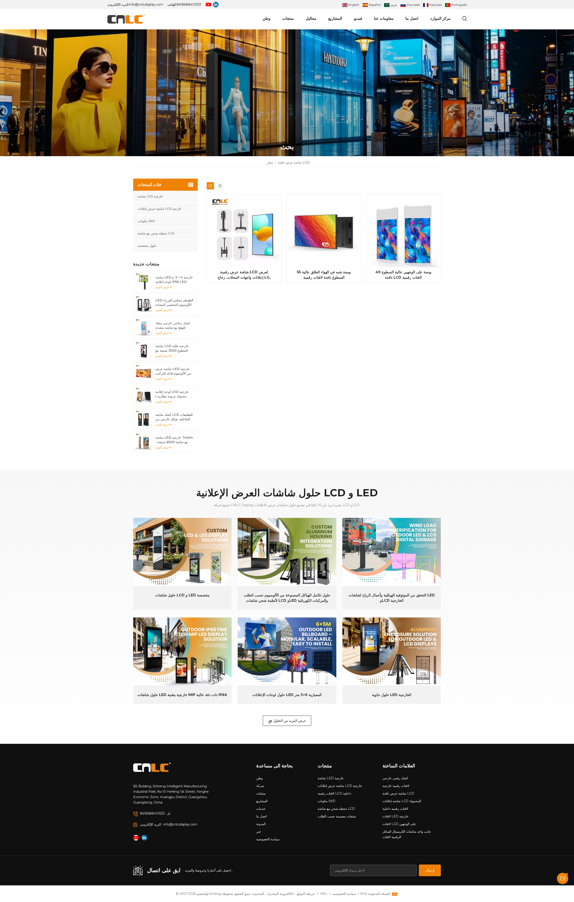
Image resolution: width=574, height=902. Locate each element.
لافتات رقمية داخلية (395, 809)
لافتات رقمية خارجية (396, 786)
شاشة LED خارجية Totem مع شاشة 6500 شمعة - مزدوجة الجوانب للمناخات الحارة (174, 440)
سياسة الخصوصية (268, 839)
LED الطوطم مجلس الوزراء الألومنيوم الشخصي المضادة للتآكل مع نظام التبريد (174, 302)
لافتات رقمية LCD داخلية (334, 793)
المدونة (261, 824)
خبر (258, 832)
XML (323, 894)
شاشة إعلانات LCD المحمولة (402, 801)
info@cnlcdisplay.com (146, 4)
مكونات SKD (146, 221)
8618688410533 (188, 4)
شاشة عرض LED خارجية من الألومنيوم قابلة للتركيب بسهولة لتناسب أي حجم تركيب (173, 371)
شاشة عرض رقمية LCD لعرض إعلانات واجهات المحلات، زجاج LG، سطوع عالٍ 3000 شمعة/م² (244, 275)
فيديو (358, 18)
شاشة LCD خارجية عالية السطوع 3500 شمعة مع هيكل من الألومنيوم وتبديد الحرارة (172, 348)
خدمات (260, 809)
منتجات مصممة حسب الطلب (337, 816)
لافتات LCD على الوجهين (399, 824)
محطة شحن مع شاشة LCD (156, 233)
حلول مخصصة (147, 245)
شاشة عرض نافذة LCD (398, 793)
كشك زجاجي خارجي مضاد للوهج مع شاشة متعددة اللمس (172, 325)
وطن (266, 18)
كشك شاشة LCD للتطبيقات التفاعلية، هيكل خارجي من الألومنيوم (174, 417)
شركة (260, 786)
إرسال (429, 870)
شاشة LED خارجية (150, 196)
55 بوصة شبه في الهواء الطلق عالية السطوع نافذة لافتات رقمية (324, 275)
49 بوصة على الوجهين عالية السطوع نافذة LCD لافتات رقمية (403, 275)
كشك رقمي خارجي (395, 778)
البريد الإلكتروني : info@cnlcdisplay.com (168, 824)
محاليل (311, 18)
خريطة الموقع (306, 894)
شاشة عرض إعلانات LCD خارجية (159, 208)
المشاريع (335, 18)
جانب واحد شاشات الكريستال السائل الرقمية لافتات (407, 834)
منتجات (288, 18)
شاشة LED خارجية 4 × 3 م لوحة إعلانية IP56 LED (174, 279)
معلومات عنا (384, 18)
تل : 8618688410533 (155, 813)
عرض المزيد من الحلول (289, 720)
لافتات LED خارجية (396, 816)
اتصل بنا (411, 18)
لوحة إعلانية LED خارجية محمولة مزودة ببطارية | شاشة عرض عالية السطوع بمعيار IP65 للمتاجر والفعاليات (172, 394)
